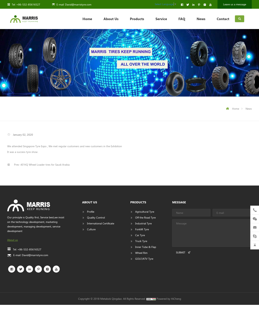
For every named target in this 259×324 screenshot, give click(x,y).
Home (87, 19)
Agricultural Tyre (144, 211)
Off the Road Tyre (145, 217)
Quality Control (96, 217)
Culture (91, 229)
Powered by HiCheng (169, 298)
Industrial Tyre (143, 223)
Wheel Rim (141, 253)
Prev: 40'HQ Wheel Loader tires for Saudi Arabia (42, 164)
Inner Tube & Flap (145, 247)
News (201, 19)
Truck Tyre (141, 241)
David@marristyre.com (78, 4)
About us (12, 240)
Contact (223, 19)
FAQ (181, 19)
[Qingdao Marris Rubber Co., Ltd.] (24, 19)
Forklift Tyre (142, 229)
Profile (90, 211)
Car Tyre (140, 235)
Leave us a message (234, 4)
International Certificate (100, 223)
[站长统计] (151, 298)
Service (161, 19)
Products (137, 19)
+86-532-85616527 (28, 4)
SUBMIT (180, 252)
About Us (111, 19)
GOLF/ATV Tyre (144, 258)
